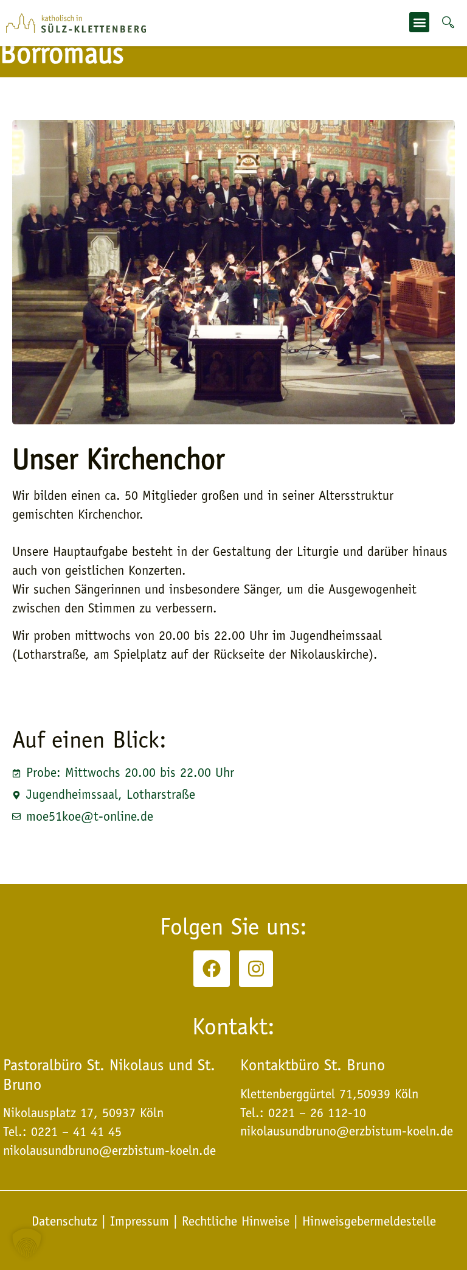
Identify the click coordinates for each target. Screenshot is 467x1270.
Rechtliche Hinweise (235, 1221)
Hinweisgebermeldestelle (369, 1221)
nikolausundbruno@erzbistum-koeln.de (346, 1131)
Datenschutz (67, 1221)
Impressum (139, 1221)
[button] (419, 22)
